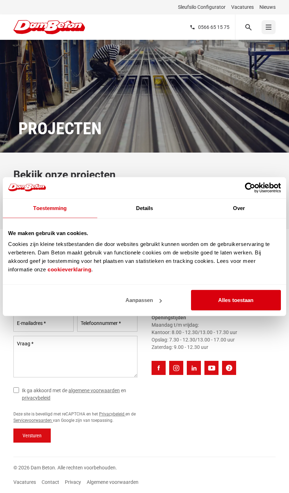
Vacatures (242, 7)
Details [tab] (144, 208)
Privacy (73, 482)
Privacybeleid (112, 414)
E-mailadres (31, 323)
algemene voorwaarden (94, 390)
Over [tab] (239, 208)
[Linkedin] (194, 368)
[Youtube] (211, 368)
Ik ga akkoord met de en (74, 394)
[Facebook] (159, 368)
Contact (50, 482)
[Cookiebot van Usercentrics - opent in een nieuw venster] (250, 187)
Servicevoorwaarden (33, 420)
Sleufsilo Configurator (202, 7)
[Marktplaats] (229, 368)
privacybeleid (36, 398)
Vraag (25, 343)
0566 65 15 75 (213, 27)
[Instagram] (176, 368)
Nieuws (267, 7)
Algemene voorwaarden (113, 482)
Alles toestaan (235, 300)
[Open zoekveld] (248, 27)
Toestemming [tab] (50, 208)
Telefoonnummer (101, 323)
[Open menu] (269, 27)
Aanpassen (139, 300)
